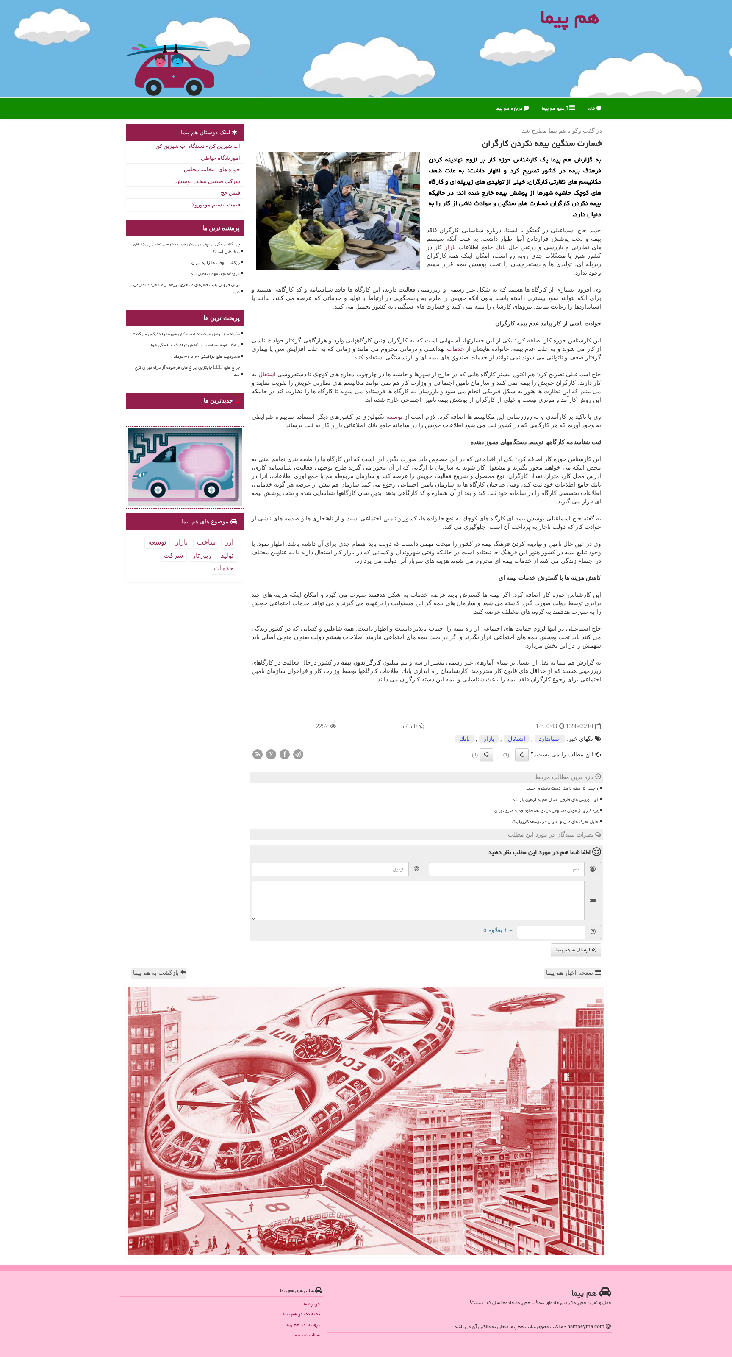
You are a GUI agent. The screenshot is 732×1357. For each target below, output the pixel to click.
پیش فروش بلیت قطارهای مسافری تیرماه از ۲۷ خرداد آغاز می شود (186, 288)
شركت (173, 555)
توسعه (394, 417)
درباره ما (312, 1303)
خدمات (455, 349)
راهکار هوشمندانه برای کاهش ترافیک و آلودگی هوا (195, 345)
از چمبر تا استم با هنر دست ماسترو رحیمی (562, 788)
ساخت (206, 542)
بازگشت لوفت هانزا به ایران (215, 263)
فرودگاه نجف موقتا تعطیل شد (215, 274)
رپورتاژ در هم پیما (303, 1324)
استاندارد (550, 739)
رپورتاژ (201, 555)
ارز (229, 542)
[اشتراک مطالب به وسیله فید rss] (257, 754)
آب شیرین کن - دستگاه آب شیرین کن (197, 146)
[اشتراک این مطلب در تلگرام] (298, 754)
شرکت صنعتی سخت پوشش (207, 181)
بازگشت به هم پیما (156, 973)
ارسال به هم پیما (573, 950)
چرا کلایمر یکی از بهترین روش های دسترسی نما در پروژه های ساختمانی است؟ (186, 248)
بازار (450, 247)
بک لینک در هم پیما (301, 1314)
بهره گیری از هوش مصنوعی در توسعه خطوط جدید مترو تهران (546, 810)
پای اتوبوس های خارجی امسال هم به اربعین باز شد (556, 799)
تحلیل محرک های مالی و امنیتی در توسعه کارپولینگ (555, 822)
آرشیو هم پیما (555, 108)
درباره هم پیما (510, 108)
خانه (592, 108)
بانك (501, 247)
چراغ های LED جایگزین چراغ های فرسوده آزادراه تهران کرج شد (187, 371)
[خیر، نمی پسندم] (486, 754)
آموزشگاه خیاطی (220, 158)
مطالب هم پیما (307, 1334)
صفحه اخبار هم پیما (570, 973)
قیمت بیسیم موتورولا (216, 204)
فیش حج (230, 192)
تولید (227, 555)
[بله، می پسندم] (522, 754)
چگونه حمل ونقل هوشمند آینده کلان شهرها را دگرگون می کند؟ (186, 334)
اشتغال (267, 374)
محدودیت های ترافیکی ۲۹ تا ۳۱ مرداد (207, 356)
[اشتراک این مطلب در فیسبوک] (285, 754)
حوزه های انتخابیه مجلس (212, 169)
